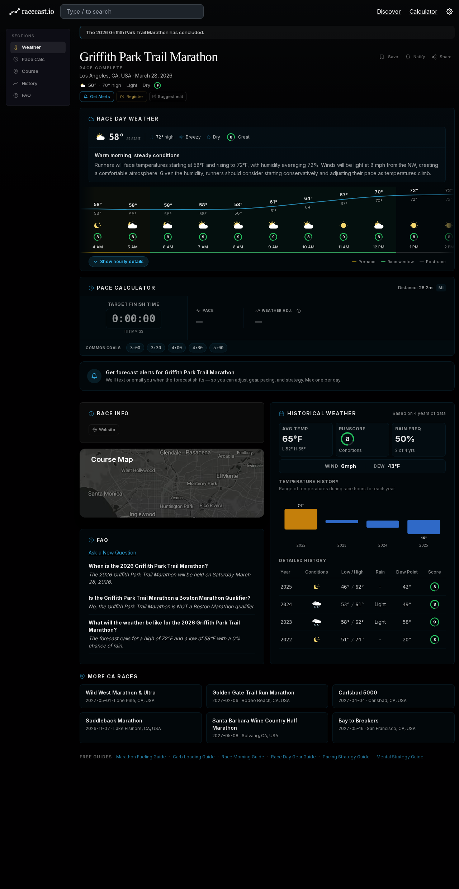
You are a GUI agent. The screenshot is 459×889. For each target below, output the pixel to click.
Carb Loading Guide (194, 756)
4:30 (198, 347)
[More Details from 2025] (289, 586)
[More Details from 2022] (289, 639)
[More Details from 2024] (289, 604)
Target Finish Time (134, 304)
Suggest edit (170, 96)
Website (107, 429)
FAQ (26, 95)
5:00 (218, 347)
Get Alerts (100, 96)
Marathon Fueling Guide (141, 756)
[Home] (31, 11)
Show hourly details (122, 261)
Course (30, 71)
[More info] (299, 311)
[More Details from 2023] (289, 622)
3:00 (135, 347)
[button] (267, 376)
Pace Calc (33, 59)
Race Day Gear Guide (293, 756)
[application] (362, 523)
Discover (389, 11)
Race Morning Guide (243, 756)
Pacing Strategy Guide (346, 756)
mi (441, 288)
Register (135, 96)
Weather (31, 47)
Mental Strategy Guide (400, 756)
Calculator (423, 11)
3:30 (156, 347)
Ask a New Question (112, 552)
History (29, 83)
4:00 (177, 347)
